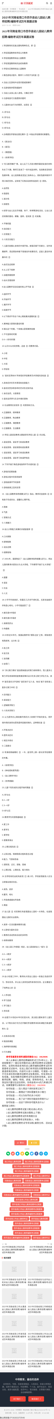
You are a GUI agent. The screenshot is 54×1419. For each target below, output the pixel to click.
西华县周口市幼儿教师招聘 (27, 1200)
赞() (20, 1143)
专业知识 (22, 9)
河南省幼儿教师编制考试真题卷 (16, 1195)
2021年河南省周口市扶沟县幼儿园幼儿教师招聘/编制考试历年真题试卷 (13, 1249)
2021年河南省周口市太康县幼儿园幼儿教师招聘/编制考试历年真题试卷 (14, 1309)
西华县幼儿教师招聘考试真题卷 (27, 1228)
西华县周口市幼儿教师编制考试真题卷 (26, 1214)
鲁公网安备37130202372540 (12, 1417)
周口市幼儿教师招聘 (13, 1161)
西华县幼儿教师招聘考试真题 (27, 1223)
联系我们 (36, 1399)
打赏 (34, 1143)
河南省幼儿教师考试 (41, 1195)
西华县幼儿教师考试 (41, 1238)
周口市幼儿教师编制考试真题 (27, 1171)
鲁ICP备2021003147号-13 (40, 1410)
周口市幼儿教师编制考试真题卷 (16, 1176)
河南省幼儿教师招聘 (13, 1180)
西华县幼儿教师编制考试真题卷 (16, 1238)
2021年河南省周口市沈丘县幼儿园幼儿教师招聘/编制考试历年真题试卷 (40, 1336)
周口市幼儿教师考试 (41, 1176)
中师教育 (27, 3)
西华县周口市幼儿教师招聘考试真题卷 (26, 1209)
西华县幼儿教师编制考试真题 (27, 1233)
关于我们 (17, 1399)
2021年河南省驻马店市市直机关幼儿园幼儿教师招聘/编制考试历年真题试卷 (14, 1282)
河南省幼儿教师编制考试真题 (27, 1190)
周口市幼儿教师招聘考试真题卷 (27, 1166)
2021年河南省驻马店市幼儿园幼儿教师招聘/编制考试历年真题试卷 (40, 1282)
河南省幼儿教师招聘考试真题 (37, 1180)
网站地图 (26, 1410)
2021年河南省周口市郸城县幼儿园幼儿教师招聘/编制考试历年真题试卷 (40, 1309)
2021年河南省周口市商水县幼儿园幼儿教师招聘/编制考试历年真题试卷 (40, 1249)
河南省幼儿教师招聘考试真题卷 (27, 1185)
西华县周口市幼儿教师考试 (17, 1219)
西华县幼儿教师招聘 (39, 1219)
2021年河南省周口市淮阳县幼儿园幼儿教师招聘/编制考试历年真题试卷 (14, 1336)
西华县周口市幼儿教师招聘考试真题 (26, 1204)
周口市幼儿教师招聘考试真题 (37, 1161)
